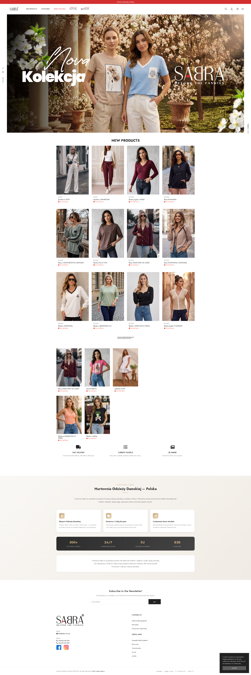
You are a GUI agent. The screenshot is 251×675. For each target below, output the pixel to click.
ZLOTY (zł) (73, 9)
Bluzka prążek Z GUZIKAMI (173, 326)
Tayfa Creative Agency (98, 671)
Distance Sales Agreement (139, 621)
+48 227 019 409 (64, 643)
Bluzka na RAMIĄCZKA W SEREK (67, 437)
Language (159, 671)
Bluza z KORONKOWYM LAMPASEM (71, 263)
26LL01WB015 (91, 389)
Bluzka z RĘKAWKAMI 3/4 (102, 326)
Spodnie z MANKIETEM (101, 199)
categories (45, 9)
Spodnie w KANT (64, 199)
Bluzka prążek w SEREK (137, 199)
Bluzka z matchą (91, 436)
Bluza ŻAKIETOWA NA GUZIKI (139, 263)
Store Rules (135, 625)
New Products (31, 9)
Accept (234, 668)
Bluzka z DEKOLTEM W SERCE (139, 326)
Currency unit (181, 671)
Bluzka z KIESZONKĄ (65, 326)
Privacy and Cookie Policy (139, 629)
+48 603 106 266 (64, 641)
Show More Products (125, 337)
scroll (248, 128)
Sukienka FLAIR (120, 389)
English (86, 9)
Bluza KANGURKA (170, 199)
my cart (134, 652)
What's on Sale (59, 9)
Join (154, 602)
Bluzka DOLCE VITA (100, 263)
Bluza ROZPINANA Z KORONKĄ (175, 263)
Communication (136, 648)
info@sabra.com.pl (64, 634)
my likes (134, 656)
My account (135, 644)
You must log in (63, 202)
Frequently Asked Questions (140, 640)
